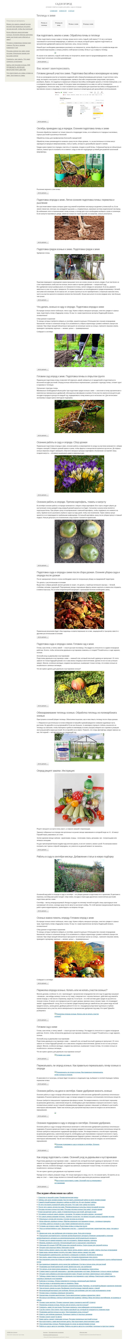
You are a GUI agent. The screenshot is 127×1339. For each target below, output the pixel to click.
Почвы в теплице (44, 24)
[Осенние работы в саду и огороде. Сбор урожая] (79, 474)
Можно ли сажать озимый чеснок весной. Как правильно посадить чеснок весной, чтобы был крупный (19, 26)
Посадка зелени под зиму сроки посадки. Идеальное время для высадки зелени (18, 53)
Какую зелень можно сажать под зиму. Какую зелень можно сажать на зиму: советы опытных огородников (78, 1250)
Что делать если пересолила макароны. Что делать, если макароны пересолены (69, 1269)
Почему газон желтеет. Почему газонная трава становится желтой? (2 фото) (67, 1302)
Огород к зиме (88, 24)
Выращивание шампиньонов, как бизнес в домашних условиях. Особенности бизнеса (71, 1255)
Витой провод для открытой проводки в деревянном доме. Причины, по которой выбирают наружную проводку (80, 1286)
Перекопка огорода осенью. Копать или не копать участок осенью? (72, 990)
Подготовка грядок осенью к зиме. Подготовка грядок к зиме (68, 249)
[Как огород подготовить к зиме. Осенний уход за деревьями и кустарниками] (79, 1181)
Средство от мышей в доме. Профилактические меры (58, 1197)
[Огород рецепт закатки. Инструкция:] (79, 800)
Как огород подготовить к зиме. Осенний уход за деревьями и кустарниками (77, 1157)
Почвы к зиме (73, 24)
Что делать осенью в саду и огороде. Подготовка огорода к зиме (70, 306)
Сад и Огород (63, 3)
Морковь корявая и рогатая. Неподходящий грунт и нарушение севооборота (67, 1243)
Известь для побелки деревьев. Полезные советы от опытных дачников (65, 1314)
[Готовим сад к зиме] (79, 1055)
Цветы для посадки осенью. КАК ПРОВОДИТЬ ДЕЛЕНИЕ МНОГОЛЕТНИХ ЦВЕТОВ (18, 67)
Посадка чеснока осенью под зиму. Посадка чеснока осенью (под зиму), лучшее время (70, 1209)
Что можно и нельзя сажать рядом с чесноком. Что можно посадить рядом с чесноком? (70, 1214)
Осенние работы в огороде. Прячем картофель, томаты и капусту (71, 501)
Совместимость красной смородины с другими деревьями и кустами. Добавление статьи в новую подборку (78, 1271)
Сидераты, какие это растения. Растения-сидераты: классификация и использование (70, 1307)
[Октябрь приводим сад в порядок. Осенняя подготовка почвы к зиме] (79, 170)
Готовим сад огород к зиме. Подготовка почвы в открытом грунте (71, 376)
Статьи (71, 10)
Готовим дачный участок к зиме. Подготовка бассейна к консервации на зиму (77, 73)
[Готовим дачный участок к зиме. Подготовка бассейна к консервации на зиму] (79, 105)
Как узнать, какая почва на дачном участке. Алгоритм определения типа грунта (68, 1257)
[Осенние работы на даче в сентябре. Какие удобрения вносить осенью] (79, 1113)
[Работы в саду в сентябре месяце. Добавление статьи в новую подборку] (79, 875)
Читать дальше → (43, 61)
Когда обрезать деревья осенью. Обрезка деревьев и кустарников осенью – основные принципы (75, 1221)
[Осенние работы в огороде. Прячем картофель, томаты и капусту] (79, 541)
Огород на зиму (58, 24)
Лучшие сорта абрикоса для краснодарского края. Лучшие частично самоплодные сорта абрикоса (75, 1274)
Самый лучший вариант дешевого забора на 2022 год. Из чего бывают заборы (67, 1202)
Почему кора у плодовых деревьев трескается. (56, 1293)
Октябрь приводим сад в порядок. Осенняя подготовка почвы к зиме (73, 128)
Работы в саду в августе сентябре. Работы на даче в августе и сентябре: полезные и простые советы (76, 1326)
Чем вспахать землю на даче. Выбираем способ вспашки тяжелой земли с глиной (69, 1288)
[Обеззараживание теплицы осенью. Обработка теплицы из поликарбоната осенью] (79, 747)
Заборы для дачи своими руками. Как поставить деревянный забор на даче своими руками (72, 1200)
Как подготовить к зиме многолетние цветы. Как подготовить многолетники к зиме (69, 1321)
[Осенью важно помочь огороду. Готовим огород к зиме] (79, 959)
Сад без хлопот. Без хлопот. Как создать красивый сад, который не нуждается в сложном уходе (74, 1309)
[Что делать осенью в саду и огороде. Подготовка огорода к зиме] (79, 350)
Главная (53, 10)
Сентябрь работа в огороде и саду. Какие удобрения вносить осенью (64, 1224)
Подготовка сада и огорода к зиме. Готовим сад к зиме (65, 643)
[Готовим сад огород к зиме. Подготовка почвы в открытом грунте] (79, 416)
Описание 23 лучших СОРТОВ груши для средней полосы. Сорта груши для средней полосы (73, 1245)
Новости (62, 10)
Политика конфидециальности (50, 1334)
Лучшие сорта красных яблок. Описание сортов (56, 1247)
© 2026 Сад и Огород (12, 1332)
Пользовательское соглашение (56, 1332)
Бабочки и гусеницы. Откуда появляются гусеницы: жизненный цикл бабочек (67, 1281)
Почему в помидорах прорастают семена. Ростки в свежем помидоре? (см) (18, 45)
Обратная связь (83, 1332)
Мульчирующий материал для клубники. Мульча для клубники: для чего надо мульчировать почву (75, 1290)
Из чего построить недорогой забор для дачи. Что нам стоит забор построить (66, 1204)
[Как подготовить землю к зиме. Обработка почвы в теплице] (79, 52)
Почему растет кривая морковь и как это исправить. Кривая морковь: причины (68, 1240)
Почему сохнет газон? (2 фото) (50, 1317)
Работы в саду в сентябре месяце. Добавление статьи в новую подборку (75, 856)
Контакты (45, 1332)
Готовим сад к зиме (47, 1026)
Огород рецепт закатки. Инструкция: (56, 770)
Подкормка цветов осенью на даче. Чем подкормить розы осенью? (64, 1312)
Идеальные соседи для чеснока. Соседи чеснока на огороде (61, 1219)
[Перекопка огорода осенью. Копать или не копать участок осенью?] (79, 1015)
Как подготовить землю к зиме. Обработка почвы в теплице (68, 35)
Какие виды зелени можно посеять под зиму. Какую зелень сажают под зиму (67, 1252)
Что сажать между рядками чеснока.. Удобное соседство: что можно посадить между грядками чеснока (76, 1216)
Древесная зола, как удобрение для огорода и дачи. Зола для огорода (65, 1233)
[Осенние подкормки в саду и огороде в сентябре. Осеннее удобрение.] (79, 1145)
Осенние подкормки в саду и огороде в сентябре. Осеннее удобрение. (74, 1122)
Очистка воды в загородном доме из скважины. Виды (59, 1283)
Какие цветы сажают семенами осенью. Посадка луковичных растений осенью (68, 1319)
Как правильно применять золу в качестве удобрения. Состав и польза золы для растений (72, 1264)
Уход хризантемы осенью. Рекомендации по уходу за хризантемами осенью (67, 1324)
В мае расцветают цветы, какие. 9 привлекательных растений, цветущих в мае (67, 1212)
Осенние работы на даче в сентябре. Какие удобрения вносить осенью (74, 1090)
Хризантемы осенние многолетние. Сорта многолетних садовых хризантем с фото (69, 1295)
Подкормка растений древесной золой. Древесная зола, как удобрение (65, 1266)
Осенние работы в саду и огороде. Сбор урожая (62, 442)
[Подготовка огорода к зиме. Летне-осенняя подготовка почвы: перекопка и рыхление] (79, 228)
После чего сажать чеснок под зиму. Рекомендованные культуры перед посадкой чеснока (71, 1207)
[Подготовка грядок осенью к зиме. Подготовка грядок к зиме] (79, 267)
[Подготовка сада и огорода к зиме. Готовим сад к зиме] (79, 687)
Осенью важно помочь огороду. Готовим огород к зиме (65, 917)
